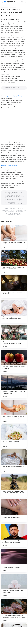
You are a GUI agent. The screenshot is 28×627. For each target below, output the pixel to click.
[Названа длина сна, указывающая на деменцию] (14, 286)
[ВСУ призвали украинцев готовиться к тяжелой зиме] (14, 386)
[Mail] (5, 2)
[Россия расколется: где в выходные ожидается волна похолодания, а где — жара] (14, 486)
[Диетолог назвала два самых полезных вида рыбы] (14, 436)
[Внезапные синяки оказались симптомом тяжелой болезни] (14, 510)
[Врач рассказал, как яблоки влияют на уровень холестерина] (14, 262)
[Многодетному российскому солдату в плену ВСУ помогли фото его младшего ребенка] (14, 336)
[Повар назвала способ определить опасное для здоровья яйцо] (14, 411)
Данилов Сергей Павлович (15, 96)
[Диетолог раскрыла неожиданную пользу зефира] (14, 585)
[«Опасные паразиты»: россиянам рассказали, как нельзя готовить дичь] (14, 610)
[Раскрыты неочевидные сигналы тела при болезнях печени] (14, 237)
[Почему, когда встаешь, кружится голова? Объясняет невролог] (14, 560)
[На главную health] (10, 2)
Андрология (13, 7)
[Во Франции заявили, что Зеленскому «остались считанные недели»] (14, 535)
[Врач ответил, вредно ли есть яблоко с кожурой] (14, 361)
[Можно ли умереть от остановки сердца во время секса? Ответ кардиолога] (14, 311)
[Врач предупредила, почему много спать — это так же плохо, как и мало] (14, 461)
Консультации (4, 7)
